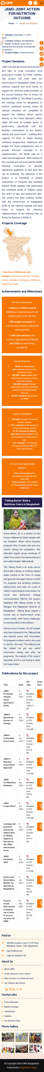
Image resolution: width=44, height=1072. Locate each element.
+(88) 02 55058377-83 (16, 956)
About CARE (9, 969)
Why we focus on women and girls (18, 978)
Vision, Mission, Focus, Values (17, 974)
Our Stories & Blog (12, 1021)
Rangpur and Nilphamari (19, 41)
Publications (9, 1011)
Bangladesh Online (28, 1067)
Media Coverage (11, 1007)
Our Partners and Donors (14, 983)
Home (11, 23)
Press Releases (11, 1002)
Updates (7, 1016)
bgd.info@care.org (14, 951)
